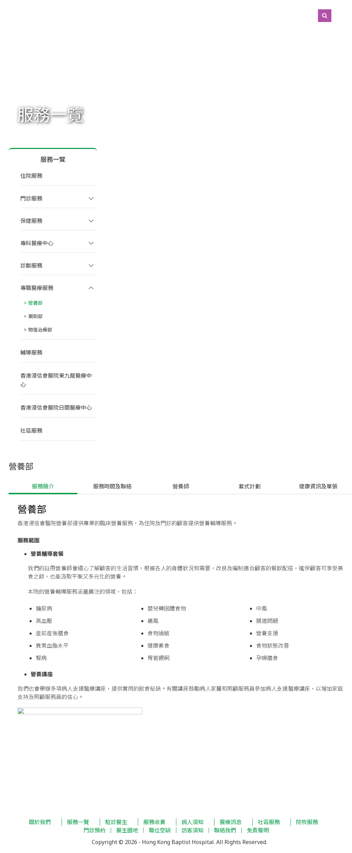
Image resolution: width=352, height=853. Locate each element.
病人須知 (193, 822)
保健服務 (31, 221)
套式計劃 (249, 486)
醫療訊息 (231, 822)
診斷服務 (31, 265)
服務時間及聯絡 (112, 486)
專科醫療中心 (36, 243)
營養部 (35, 303)
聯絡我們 (225, 830)
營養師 (180, 486)
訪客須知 (193, 830)
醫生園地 (127, 830)
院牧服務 (307, 822)
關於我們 (40, 822)
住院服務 (31, 176)
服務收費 (154, 822)
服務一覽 (78, 822)
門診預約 (95, 830)
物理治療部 (40, 329)
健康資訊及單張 (318, 486)
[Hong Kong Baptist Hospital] (3, 15)
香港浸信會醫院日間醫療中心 (56, 407)
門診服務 (31, 198)
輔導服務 (31, 352)
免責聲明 (258, 830)
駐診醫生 (116, 822)
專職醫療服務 (36, 288)
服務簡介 (43, 486)
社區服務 (31, 430)
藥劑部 (35, 316)
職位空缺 (160, 830)
